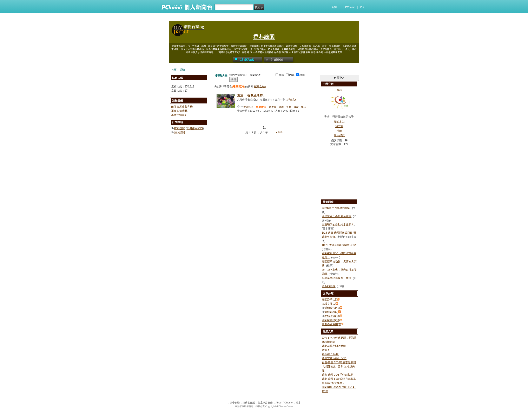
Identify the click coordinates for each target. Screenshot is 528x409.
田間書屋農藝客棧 (182, 106)
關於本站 (339, 121)
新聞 (334, 7)
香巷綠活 (248, 107)
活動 (182, 69)
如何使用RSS (195, 128)
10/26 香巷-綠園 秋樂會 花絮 (339, 245)
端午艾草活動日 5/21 (334, 358)
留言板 (339, 126)
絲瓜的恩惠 (328, 286)
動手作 (272, 107)
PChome (350, 7)
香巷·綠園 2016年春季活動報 (339, 362)
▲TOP (279, 132)
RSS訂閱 (179, 128)
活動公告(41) (332, 307)
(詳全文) (291, 99)
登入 (361, 7)
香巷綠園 (264, 37)
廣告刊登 (235, 402)
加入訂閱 (179, 132)
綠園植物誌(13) (331, 320)
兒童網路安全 (265, 402)
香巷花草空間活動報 (334, 345)
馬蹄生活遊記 (179, 115)
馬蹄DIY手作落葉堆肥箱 (336, 208)
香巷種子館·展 (330, 354)
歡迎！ (326, 350)
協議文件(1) (329, 303)
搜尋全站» (260, 86)
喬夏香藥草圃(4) (331, 324)
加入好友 (339, 135)
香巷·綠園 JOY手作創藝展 (337, 374)
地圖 (339, 130)
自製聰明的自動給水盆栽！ (338, 224)
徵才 (298, 402)
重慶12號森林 (179, 110)
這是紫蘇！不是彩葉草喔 (336, 216)
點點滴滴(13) (332, 316)
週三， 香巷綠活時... (251, 95)
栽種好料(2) (331, 311)
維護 (281, 107)
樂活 (303, 107)
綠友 (296, 107)
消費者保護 (249, 402)
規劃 (288, 107)
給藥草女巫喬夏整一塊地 (336, 278)
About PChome (284, 402)
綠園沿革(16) (329, 299)
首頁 (174, 69)
